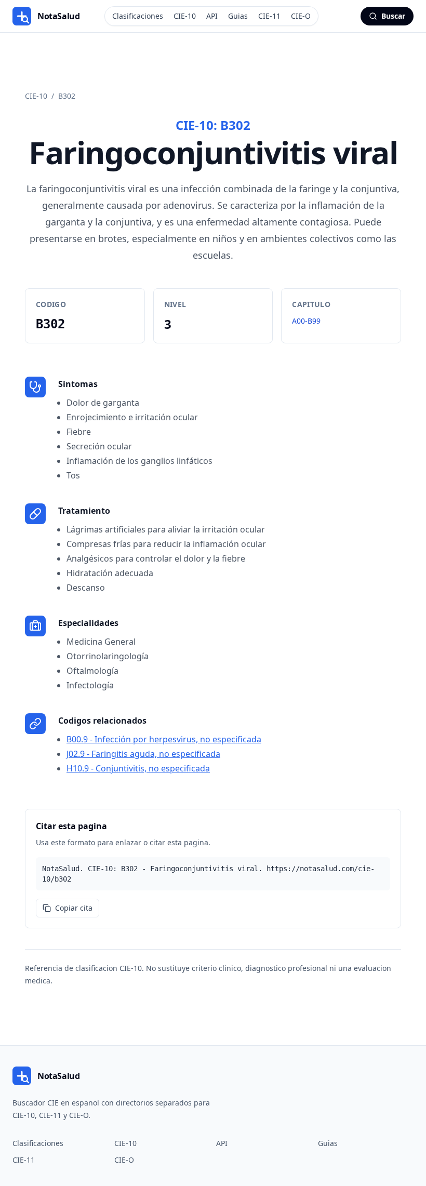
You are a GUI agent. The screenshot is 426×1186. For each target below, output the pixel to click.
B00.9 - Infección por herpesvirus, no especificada (163, 739)
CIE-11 (269, 16)
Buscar (393, 16)
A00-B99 (306, 321)
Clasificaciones (137, 16)
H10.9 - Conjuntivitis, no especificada (138, 768)
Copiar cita (73, 908)
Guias (238, 16)
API (212, 16)
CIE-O (301, 16)
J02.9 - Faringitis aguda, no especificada (143, 753)
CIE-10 (185, 16)
